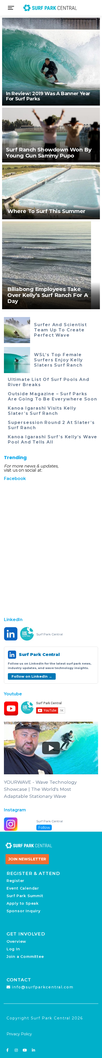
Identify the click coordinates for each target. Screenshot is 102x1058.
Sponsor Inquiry (24, 911)
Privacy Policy (19, 1034)
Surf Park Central (49, 634)
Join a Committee (25, 956)
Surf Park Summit (25, 895)
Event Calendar (23, 888)
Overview (16, 941)
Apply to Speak (23, 903)
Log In (13, 949)
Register (15, 880)
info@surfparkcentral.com (42, 987)
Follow (44, 827)
